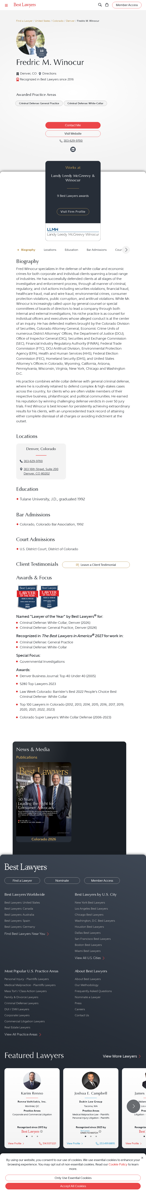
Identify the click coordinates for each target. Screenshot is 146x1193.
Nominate (62, 880)
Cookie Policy (118, 1164)
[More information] (41, 1131)
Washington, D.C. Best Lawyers (95, 920)
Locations (50, 249)
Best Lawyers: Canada (18, 908)
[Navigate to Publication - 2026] (43, 802)
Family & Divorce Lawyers (21, 997)
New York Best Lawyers (90, 902)
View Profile (14, 1143)
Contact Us (82, 1015)
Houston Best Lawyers (89, 926)
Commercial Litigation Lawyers (24, 1021)
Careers (80, 1009)
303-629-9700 (33, 461)
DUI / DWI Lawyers (16, 1009)
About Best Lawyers (88, 979)
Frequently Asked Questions (93, 991)
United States (42, 20)
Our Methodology (86, 985)
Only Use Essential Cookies (73, 1178)
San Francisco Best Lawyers (93, 938)
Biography (28, 249)
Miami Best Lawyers (88, 951)
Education (71, 249)
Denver (70, 20)
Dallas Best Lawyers (88, 932)
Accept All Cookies (73, 1186)
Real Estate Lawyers (17, 1027)
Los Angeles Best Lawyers (91, 908)
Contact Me (73, 125)
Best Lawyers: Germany (19, 926)
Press (78, 1003)
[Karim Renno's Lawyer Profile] (32, 1085)
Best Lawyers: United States (22, 902)
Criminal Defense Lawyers (21, 1003)
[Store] (107, 5)
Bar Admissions (97, 249)
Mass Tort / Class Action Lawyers (25, 991)
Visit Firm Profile (73, 211)
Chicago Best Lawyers (89, 914)
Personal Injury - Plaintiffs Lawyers (26, 979)
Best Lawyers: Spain (17, 920)
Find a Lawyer (24, 20)
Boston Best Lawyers (88, 945)
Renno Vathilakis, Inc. (32, 1101)
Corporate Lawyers (17, 1015)
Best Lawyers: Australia (19, 914)
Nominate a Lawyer (88, 997)
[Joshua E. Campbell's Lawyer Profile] (91, 1085)
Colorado (58, 20)
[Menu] (6, 5)
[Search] (100, 5)
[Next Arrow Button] (126, 250)
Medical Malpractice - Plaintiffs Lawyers (30, 985)
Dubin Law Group (90, 1101)
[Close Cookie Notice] (142, 1157)
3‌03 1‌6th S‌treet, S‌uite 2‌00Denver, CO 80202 (41, 471)
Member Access (102, 880)
